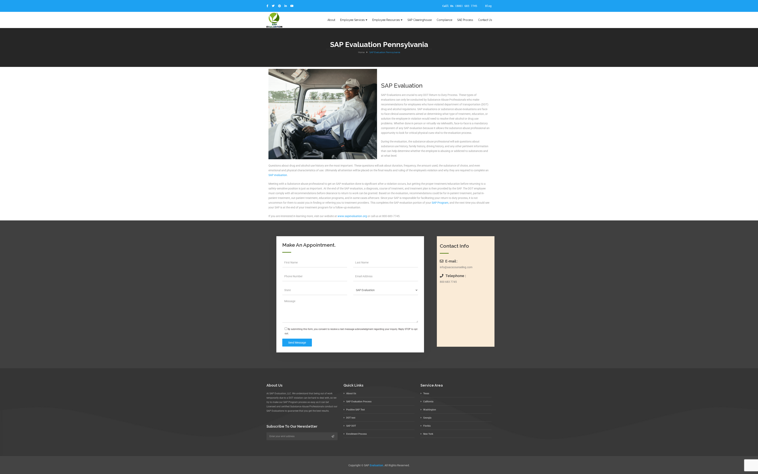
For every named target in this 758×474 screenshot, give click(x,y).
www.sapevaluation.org (352, 216)
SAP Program (440, 202)
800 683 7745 (448, 281)
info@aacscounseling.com (456, 267)
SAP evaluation (277, 175)
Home (361, 52)
